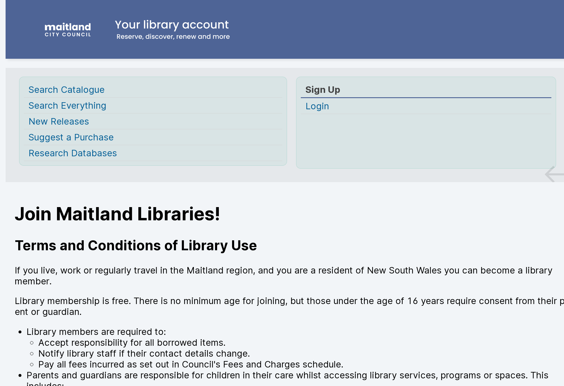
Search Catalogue (66, 89)
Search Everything (67, 105)
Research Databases (72, 152)
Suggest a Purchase (71, 137)
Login (317, 105)
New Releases (58, 121)
